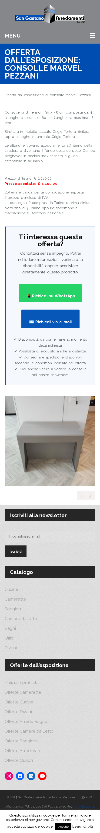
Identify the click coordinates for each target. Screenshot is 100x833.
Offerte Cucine (19, 702)
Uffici (9, 638)
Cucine (11, 589)
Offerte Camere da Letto (29, 731)
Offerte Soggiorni (22, 741)
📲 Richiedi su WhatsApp (50, 296)
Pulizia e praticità (22, 683)
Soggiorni (14, 609)
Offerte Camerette (23, 692)
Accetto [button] (63, 826)
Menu (12, 36)
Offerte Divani (18, 712)
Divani (11, 648)
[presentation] (90, 495)
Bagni (10, 628)
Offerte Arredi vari (22, 751)
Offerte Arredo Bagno (26, 721)
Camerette (15, 599)
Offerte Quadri (19, 760)
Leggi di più (82, 826)
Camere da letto (21, 619)
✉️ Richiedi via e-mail (50, 322)
